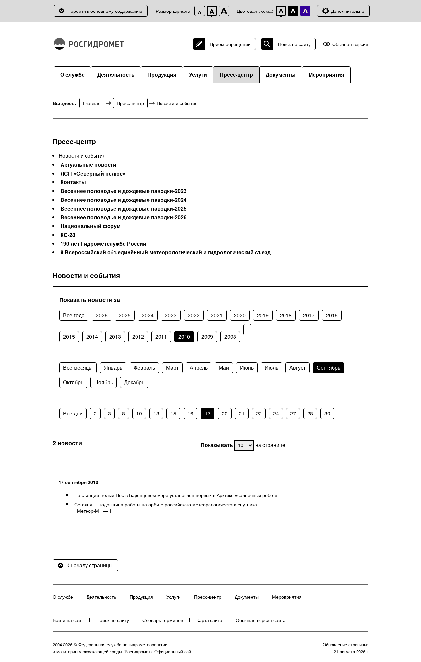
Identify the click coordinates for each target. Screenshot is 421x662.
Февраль (144, 367)
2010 (184, 336)
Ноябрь (103, 382)
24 (276, 413)
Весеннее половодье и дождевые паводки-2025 (123, 208)
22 (259, 413)
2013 (115, 336)
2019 (263, 315)
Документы (281, 74)
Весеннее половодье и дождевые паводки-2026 (123, 217)
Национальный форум (91, 226)
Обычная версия (350, 44)
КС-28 (68, 235)
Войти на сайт (68, 620)
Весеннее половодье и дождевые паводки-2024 (123, 199)
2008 (230, 336)
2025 (125, 315)
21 (242, 413)
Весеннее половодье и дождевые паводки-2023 (123, 191)
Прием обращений (230, 44)
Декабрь (134, 382)
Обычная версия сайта (260, 620)
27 (293, 413)
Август (297, 367)
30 (327, 413)
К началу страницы (89, 565)
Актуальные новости (88, 164)
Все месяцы (78, 367)
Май (224, 367)
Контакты (73, 182)
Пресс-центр (236, 74)
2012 (138, 336)
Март (172, 367)
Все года (74, 315)
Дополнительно (347, 11)
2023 (171, 315)
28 (310, 413)
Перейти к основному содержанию (104, 11)
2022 (194, 315)
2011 (161, 336)
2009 (207, 336)
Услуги (198, 74)
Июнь (247, 367)
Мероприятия (326, 74)
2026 (102, 315)
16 (190, 413)
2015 (69, 336)
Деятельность (116, 74)
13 (156, 413)
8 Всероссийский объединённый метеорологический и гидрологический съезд (166, 252)
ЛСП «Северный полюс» (93, 173)
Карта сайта (209, 620)
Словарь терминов (162, 620)
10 (139, 413)
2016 (332, 315)
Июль (271, 367)
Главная (92, 103)
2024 (148, 315)
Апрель (199, 367)
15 (173, 413)
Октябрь (73, 382)
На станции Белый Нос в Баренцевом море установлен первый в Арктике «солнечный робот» (176, 495)
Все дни (73, 413)
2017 (309, 315)
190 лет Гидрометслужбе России (103, 243)
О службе (72, 74)
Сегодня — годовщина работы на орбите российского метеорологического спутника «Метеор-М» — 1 (165, 507)
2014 (92, 336)
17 (207, 413)
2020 (240, 315)
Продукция (161, 74)
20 (225, 413)
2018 (286, 315)
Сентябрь (328, 367)
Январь (113, 367)
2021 (217, 315)
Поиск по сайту (294, 44)
